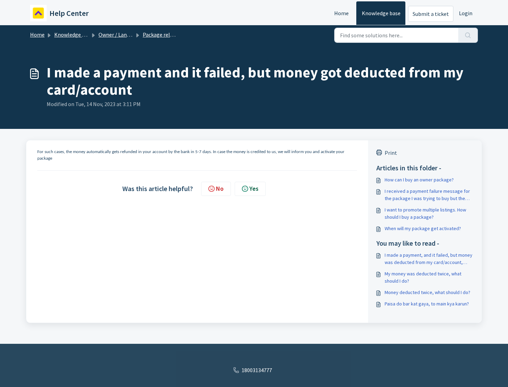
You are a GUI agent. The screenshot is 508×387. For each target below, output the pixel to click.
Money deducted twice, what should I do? (427, 292)
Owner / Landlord (118, 34)
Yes (254, 188)
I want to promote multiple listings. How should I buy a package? (425, 213)
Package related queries (171, 34)
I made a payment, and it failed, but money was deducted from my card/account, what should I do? (428, 259)
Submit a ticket (431, 13)
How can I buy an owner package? (419, 180)
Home (341, 13)
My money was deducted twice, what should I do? (423, 277)
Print (391, 152)
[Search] (468, 35)
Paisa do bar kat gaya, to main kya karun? (427, 304)
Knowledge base (381, 13)
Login (465, 13)
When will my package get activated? (423, 228)
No (220, 188)
